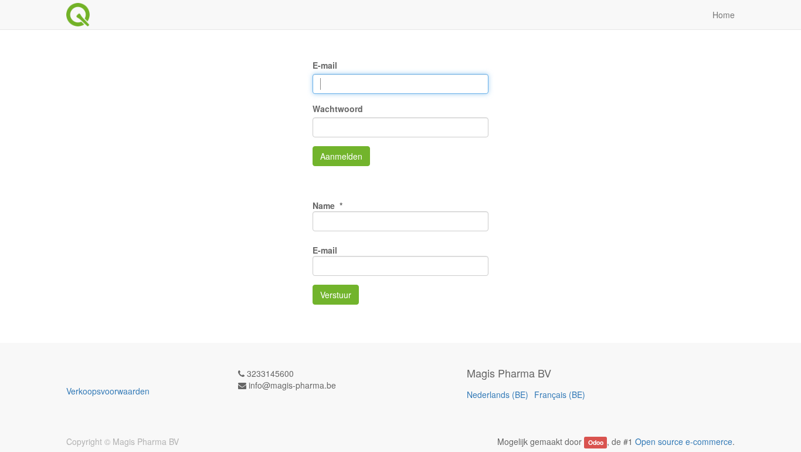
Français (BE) (559, 394)
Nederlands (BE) (497, 394)
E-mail (325, 65)
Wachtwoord (338, 108)
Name (325, 205)
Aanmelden (341, 156)
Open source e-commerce (683, 441)
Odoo (595, 442)
